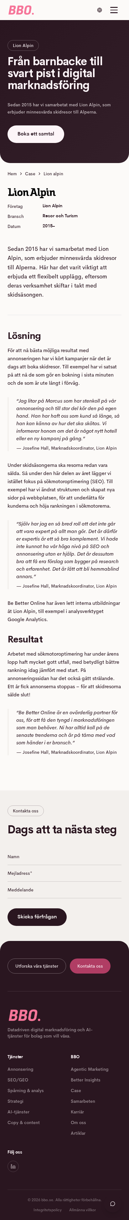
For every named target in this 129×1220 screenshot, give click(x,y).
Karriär (77, 1112)
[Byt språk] (99, 10)
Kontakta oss (90, 966)
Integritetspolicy (48, 1209)
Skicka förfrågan (37, 917)
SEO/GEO (18, 1080)
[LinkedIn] (13, 1166)
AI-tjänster (18, 1112)
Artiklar (78, 1133)
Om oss (78, 1122)
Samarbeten (83, 1101)
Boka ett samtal (36, 134)
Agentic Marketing (89, 1069)
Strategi (15, 1101)
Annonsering (20, 1069)
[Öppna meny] (114, 10)
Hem (12, 174)
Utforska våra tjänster (36, 966)
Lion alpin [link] (53, 174)
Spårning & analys (26, 1090)
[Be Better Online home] (21, 10)
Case (30, 174)
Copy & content (24, 1122)
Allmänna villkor (82, 1209)
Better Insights (86, 1080)
